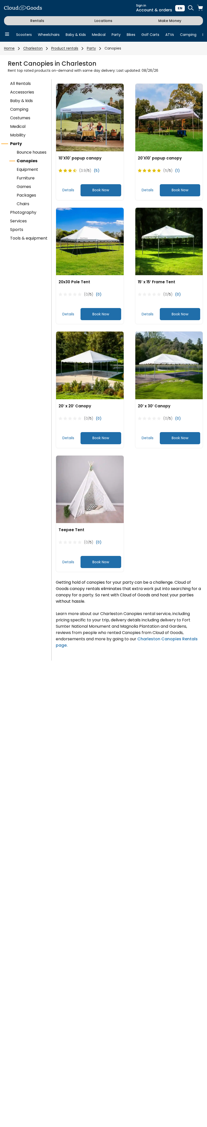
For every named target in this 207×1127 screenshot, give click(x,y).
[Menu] (7, 34)
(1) (177, 170)
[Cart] (200, 8)
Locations (103, 20)
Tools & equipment (28, 238)
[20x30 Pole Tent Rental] (90, 241)
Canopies (113, 48)
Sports (16, 229)
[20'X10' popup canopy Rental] (169, 117)
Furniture (26, 178)
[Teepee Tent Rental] (90, 489)
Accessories (22, 92)
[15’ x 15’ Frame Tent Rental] (169, 241)
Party (116, 34)
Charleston (33, 48)
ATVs (169, 34)
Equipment (27, 169)
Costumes (20, 118)
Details (68, 190)
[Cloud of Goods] (23, 8)
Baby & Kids (76, 34)
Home (9, 48)
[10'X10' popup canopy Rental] (90, 117)
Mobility (17, 135)
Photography (23, 212)
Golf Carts (150, 34)
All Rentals (20, 83)
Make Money (169, 20)
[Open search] (191, 8)
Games (24, 187)
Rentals (37, 20)
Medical (99, 34)
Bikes (131, 34)
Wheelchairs (49, 34)
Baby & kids (21, 101)
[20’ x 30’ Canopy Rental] (169, 365)
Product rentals (64, 48)
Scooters (24, 34)
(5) (96, 170)
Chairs (23, 204)
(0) (98, 294)
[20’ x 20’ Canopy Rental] (90, 365)
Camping (188, 34)
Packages (26, 195)
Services (18, 221)
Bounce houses (31, 152)
